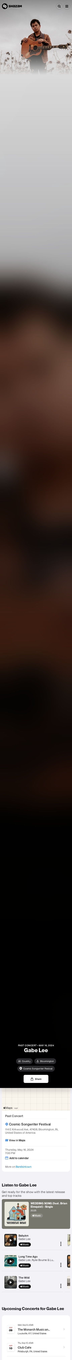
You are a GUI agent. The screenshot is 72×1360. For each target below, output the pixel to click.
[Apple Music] (49, 1216)
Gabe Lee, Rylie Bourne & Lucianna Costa (43, 1260)
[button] (66, 6)
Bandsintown (23, 1166)
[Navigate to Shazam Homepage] (12, 6)
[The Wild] (10, 1282)
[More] (61, 1244)
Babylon (24, 1235)
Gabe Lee (25, 1239)
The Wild (24, 1277)
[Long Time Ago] (10, 1261)
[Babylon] (10, 1240)
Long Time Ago (28, 1256)
